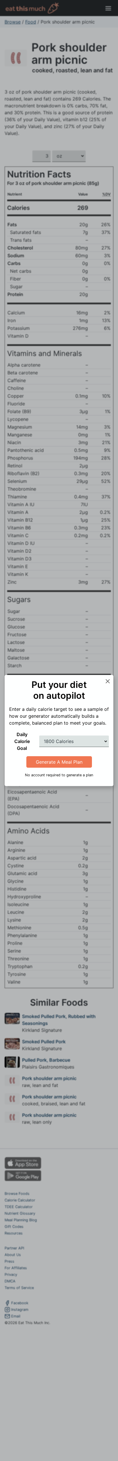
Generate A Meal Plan (59, 762)
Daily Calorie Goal (22, 741)
